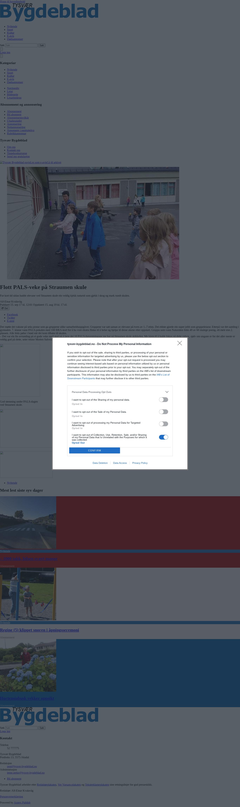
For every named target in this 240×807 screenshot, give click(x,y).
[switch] (163, 399)
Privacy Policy (140, 462)
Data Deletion (100, 462)
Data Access (120, 462)
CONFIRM (94, 450)
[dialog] (120, 403)
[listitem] (120, 392)
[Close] (180, 344)
